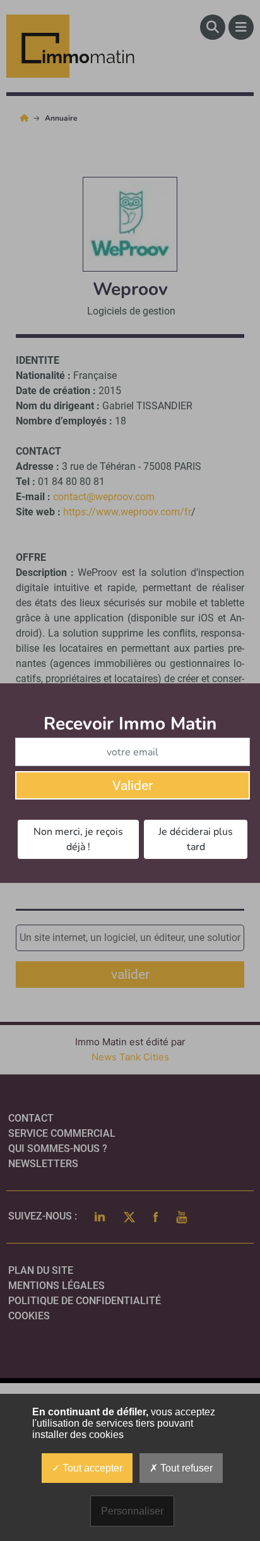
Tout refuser (185, 1468)
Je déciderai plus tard (195, 839)
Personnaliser (132, 1511)
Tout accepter (91, 1468)
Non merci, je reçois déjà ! (78, 839)
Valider (132, 785)
